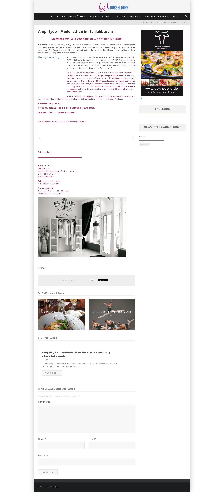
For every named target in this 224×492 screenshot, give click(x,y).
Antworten (52, 373)
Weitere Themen (156, 16)
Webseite (43, 455)
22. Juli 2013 (47, 360)
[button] (40, 137)
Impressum (161, 22)
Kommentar (44, 401)
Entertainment (100, 16)
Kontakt (172, 22)
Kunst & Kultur (128, 16)
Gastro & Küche (72, 16)
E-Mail (142, 136)
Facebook (183, 22)
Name (42, 438)
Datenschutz (148, 22)
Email (92, 438)
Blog (176, 16)
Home (54, 16)
